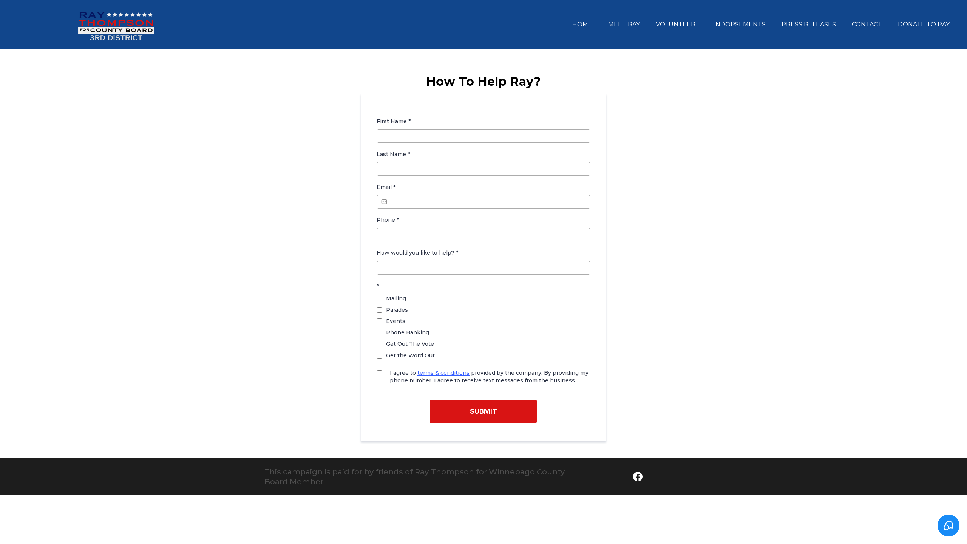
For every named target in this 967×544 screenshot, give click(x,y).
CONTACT (867, 24)
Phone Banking (407, 332)
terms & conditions (443, 372)
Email (386, 187)
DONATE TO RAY (924, 24)
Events (395, 321)
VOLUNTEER (675, 24)
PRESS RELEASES (809, 24)
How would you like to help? (417, 252)
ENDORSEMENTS (738, 24)
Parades (397, 309)
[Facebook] (638, 476)
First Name (394, 121)
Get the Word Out (410, 355)
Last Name (393, 154)
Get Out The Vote (410, 343)
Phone (388, 219)
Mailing (396, 298)
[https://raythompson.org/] (116, 25)
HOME (582, 24)
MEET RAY (624, 24)
